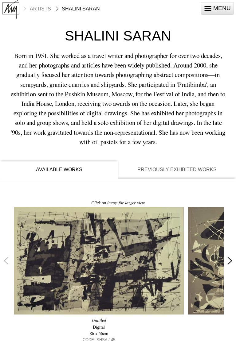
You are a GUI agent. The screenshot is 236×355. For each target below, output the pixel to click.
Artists (40, 8)
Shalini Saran (81, 8)
